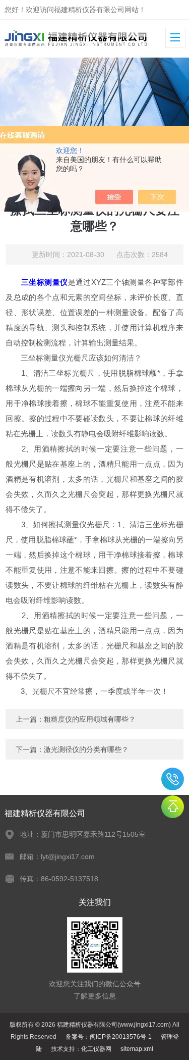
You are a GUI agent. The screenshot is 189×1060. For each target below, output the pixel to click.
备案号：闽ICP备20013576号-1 (109, 1036)
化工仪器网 (96, 1048)
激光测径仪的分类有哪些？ (86, 749)
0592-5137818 (172, 779)
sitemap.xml (136, 1048)
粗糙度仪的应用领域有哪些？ (90, 719)
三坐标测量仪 (44, 282)
